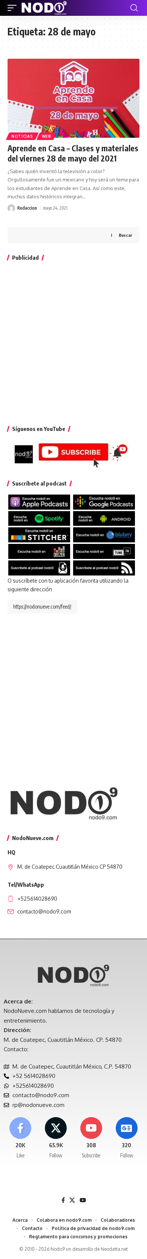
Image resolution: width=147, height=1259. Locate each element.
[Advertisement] (73, 341)
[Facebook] (20, 1138)
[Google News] (126, 1138)
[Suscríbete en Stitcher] (39, 534)
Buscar (125, 235)
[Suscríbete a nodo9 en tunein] (104, 550)
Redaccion (27, 208)
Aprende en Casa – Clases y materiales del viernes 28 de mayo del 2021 (73, 153)
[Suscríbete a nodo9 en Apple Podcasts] (39, 501)
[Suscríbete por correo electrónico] (39, 567)
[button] (14, 8)
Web (46, 136)
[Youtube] (91, 1138)
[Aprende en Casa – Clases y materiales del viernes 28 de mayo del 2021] (73, 98)
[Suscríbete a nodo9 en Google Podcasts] (104, 501)
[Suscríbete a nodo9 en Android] (104, 518)
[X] (56, 1138)
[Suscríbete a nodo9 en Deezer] (39, 550)
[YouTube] (83, 1200)
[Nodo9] (44, 8)
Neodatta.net (114, 1249)
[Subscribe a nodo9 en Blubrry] (104, 534)
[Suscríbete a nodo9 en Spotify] (39, 518)
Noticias (22, 136)
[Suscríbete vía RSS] (104, 567)
